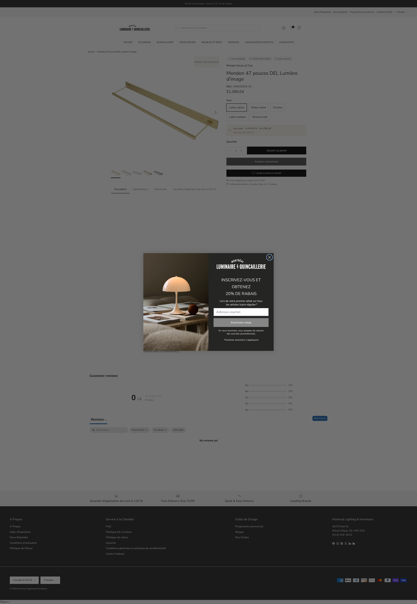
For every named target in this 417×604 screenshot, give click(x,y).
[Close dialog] (269, 257)
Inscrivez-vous (241, 322)
